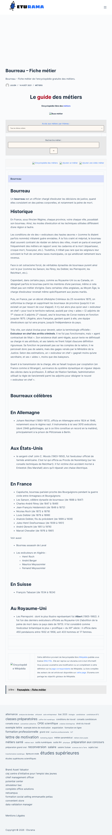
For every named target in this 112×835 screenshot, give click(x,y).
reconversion (37, 747)
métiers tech (29, 742)
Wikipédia (83, 657)
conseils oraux (12, 723)
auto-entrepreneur (50, 715)
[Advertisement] (56, 45)
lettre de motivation (22, 737)
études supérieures (59, 752)
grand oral (44, 732)
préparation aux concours (87, 742)
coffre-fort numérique (47, 720)
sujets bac (93, 747)
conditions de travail (65, 719)
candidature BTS (92, 715)
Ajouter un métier (70, 163)
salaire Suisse (64, 747)
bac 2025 (62, 714)
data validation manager (19, 804)
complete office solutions (20, 788)
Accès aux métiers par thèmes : (56, 124)
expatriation (57, 728)
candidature (80, 715)
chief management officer (20, 777)
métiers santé (14, 742)
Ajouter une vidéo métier (93, 163)
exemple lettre (14, 727)
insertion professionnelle (60, 732)
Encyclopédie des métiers (46, 163)
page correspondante (60, 669)
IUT (71, 732)
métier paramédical (63, 737)
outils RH (57, 742)
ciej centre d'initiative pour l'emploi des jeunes (31, 773)
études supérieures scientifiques (21, 758)
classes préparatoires (21, 719)
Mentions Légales (15, 815)
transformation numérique (15, 754)
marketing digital (46, 738)
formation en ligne (73, 728)
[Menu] (105, 7)
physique (66, 742)
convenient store (15, 800)
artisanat (38, 715)
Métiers (39, 85)
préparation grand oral (16, 747)
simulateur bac (14, 785)
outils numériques (43, 742)
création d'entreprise (67, 724)
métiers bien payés (81, 738)
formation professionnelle (22, 731)
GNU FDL (48, 661)
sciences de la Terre (79, 747)
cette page (81, 672)
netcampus (12, 792)
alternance (12, 714)
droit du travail (83, 723)
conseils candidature (87, 719)
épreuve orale (32, 754)
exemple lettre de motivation (37, 728)
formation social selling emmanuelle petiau (29, 796)
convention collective (28, 724)
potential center (14, 781)
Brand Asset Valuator (17, 769)
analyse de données (26, 715)
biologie (72, 715)
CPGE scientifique (47, 723)
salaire (52, 747)
